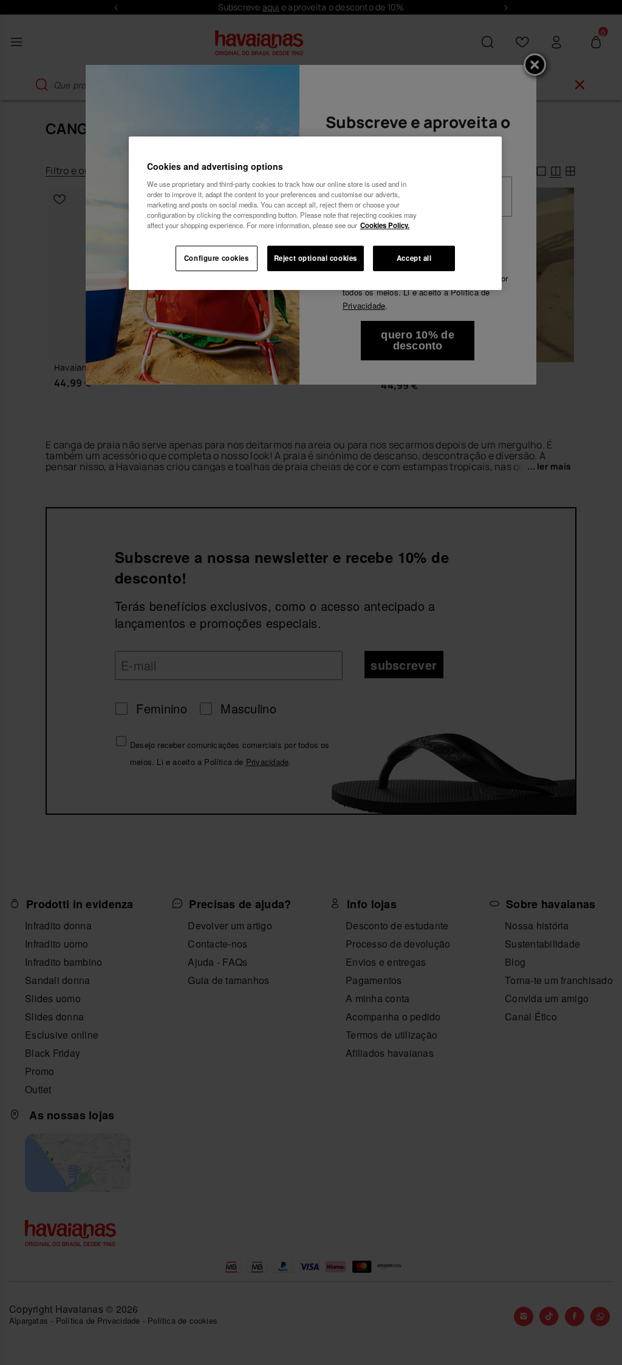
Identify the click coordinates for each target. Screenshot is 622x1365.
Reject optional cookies (315, 258)
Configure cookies (216, 258)
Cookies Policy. (384, 225)
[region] (315, 213)
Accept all (414, 258)
